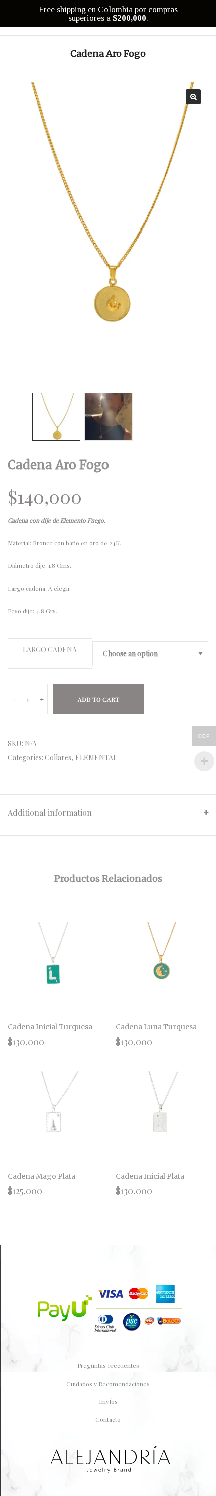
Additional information (50, 812)
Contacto (108, 1419)
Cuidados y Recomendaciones (108, 1383)
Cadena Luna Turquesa (156, 1026)
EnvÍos (108, 1401)
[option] (108, 225)
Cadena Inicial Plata (150, 1176)
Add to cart (98, 699)
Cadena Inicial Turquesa (50, 1026)
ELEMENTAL (96, 757)
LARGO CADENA (50, 649)
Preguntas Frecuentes (108, 1365)
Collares (58, 757)
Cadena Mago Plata (41, 1176)
